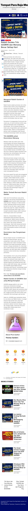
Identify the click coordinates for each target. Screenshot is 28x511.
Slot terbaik (23, 377)
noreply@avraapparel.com (15, 341)
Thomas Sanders (4, 50)
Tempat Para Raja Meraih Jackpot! (14, 4)
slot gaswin (13, 377)
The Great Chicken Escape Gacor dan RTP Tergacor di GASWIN (19, 451)
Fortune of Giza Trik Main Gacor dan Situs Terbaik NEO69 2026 (20, 388)
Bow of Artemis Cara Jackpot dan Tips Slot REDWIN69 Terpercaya (20, 435)
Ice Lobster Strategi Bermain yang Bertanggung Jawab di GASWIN (20, 418)
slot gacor (8, 377)
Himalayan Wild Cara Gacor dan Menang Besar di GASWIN (19, 466)
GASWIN (6, 201)
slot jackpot (18, 377)
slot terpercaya (9, 378)
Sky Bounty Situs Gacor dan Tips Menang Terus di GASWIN (20, 402)
